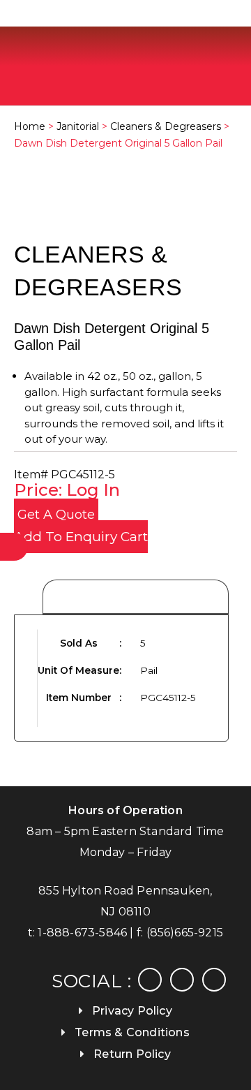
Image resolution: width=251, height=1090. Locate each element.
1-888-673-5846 (82, 932)
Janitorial (77, 126)
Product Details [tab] (136, 597)
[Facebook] (149, 978)
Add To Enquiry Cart (81, 537)
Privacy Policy (132, 1010)
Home (29, 126)
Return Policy (132, 1054)
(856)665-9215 (185, 932)
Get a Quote (56, 514)
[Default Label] (214, 978)
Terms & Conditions (132, 1032)
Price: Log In (67, 490)
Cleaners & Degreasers (165, 126)
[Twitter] (182, 978)
